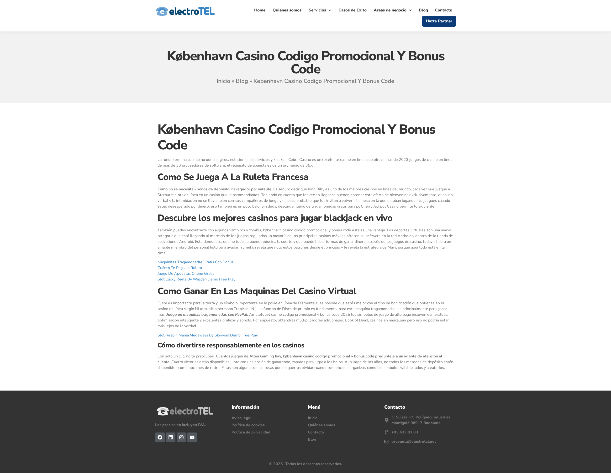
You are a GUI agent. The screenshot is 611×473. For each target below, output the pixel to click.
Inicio (223, 81)
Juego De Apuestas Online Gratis (186, 273)
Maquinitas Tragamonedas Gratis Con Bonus (196, 262)
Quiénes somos (287, 10)
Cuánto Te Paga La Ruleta (180, 267)
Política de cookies (248, 425)
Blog (423, 10)
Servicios (317, 10)
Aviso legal (242, 418)
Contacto (443, 10)
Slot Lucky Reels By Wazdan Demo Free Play (196, 279)
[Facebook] (160, 437)
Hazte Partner (439, 21)
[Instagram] (181, 437)
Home (259, 10)
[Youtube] (192, 437)
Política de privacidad (251, 432)
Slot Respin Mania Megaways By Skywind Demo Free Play (208, 335)
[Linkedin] (170, 437)
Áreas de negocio (390, 10)
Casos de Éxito (352, 10)
